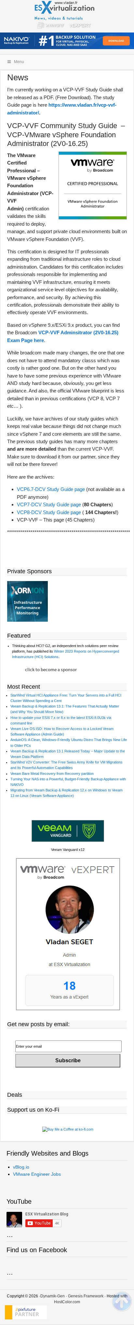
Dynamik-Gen (52, 1296)
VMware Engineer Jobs (37, 1174)
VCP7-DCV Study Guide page (49, 504)
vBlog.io (21, 1167)
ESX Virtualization (67, 16)
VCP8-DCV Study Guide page (49, 512)
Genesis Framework (85, 1296)
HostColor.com (67, 1302)
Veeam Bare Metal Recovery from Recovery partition (52, 773)
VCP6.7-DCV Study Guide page (51, 489)
